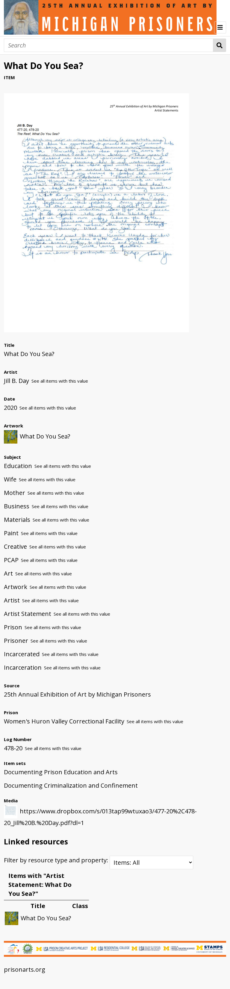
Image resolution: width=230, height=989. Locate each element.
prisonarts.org (24, 969)
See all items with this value (59, 381)
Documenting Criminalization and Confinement (71, 785)
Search (219, 45)
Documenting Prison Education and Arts (61, 772)
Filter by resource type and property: (57, 860)
